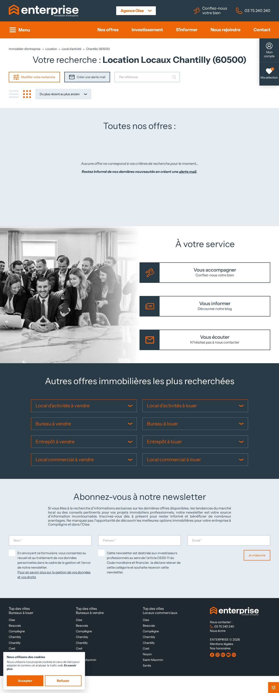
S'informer (186, 30)
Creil (12, 648)
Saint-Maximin (86, 660)
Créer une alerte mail (91, 77)
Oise (12, 620)
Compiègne (17, 631)
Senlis (147, 665)
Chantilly (14, 643)
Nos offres (108, 30)
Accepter (25, 681)
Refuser (63, 681)
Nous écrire (218, 631)
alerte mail (187, 171)
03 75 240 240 (257, 10)
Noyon (147, 654)
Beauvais (15, 626)
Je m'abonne (256, 555)
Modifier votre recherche (38, 77)
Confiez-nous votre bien (214, 10)
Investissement (147, 30)
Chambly (15, 637)
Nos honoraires (220, 648)
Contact (261, 30)
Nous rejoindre (225, 30)
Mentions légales (221, 644)
